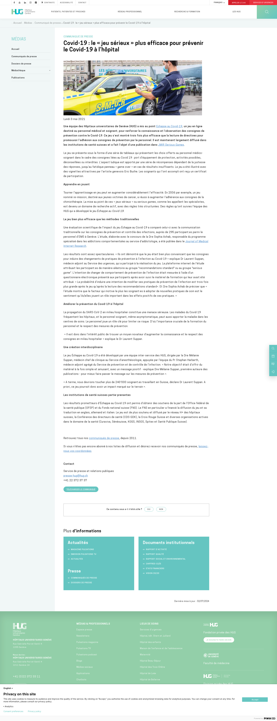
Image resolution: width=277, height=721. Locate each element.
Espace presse (84, 630)
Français (218, 2)
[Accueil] (23, 12)
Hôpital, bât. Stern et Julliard (155, 636)
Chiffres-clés (153, 564)
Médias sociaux (84, 667)
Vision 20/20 (152, 573)
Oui (148, 509)
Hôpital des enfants (150, 642)
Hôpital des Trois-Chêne (152, 667)
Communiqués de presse (24, 57)
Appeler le (239, 3)
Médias (28, 23)
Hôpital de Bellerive (150, 680)
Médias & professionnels (93, 624)
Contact (82, 3)
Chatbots (81, 680)
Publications (18, 78)
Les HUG (237, 12)
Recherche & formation (187, 12)
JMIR (171, 145)
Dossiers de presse (21, 64)
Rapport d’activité (156, 549)
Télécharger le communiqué (81, 489)
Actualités (77, 559)
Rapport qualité (155, 554)
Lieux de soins (149, 624)
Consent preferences (13, 711)
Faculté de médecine (216, 663)
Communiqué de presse (48, 23)
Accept (255, 699)
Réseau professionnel (130, 12)
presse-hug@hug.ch (75, 476)
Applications (83, 673)
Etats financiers (155, 569)
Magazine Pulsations (82, 549)
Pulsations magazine (87, 642)
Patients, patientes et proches (68, 12)
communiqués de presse (104, 438)
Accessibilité (66, 3)
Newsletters (82, 636)
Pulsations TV (83, 649)
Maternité (145, 655)
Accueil (17, 23)
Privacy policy (34, 711)
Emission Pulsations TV (84, 554)
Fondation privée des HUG (219, 632)
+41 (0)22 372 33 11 (26, 677)
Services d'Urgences (263, 3)
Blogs (79, 661)
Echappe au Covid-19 (169, 126)
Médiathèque (18, 71)
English (7, 688)
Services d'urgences (151, 630)
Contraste (49, 3)
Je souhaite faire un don (218, 640)
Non (161, 509)
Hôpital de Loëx (148, 673)
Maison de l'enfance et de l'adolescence (161, 649)
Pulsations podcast (86, 655)
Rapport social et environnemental (166, 559)
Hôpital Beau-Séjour (150, 661)
